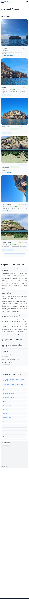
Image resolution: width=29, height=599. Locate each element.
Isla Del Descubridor (7, 405)
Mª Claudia (4, 48)
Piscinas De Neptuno (7, 425)
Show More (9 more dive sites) (14, 255)
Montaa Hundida (7, 417)
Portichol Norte (5, 126)
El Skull (4, 401)
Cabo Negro (6, 389)
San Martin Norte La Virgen (9, 433)
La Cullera (5, 409)
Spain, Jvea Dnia (5, 50)
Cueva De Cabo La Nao (8, 393)
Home (2, 6)
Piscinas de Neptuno (7, 242)
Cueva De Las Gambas (8, 397)
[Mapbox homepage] (4, 466)
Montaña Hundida (6, 204)
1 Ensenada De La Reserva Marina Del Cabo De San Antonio (13, 380)
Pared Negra (5, 165)
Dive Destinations (9, 6)
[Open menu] (27, 2)
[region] (14, 454)
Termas (4, 87)
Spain (16, 6)
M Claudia (5, 413)
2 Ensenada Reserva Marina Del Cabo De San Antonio (13, 385)
